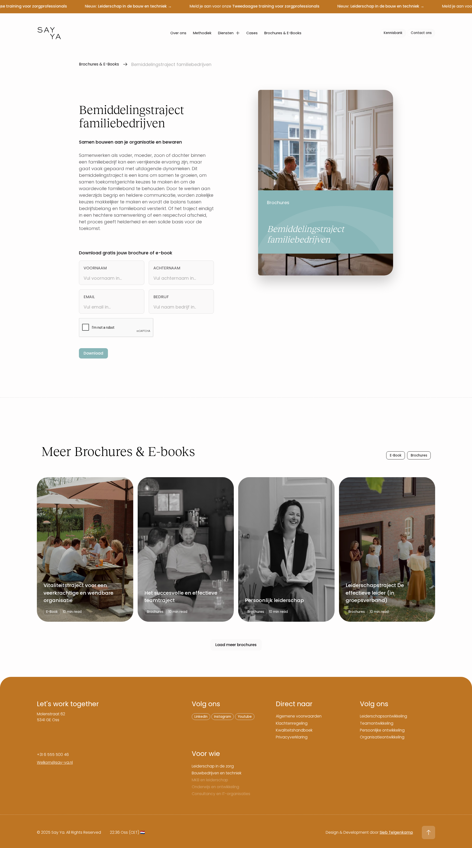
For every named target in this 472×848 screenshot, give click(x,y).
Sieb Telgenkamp (396, 832)
